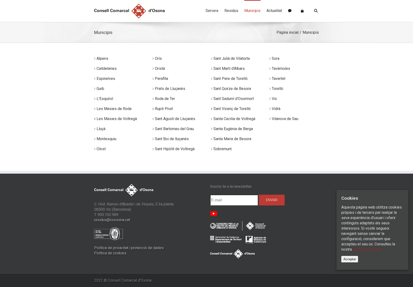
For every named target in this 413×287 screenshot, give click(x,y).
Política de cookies (110, 253)
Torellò (277, 88)
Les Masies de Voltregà (116, 118)
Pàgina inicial (288, 32)
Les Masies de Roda (114, 108)
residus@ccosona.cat (112, 220)
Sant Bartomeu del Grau (174, 129)
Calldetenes (107, 68)
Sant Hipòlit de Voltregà (175, 149)
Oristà (160, 68)
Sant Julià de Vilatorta (231, 58)
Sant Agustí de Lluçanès (175, 118)
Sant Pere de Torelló (230, 78)
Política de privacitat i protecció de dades (129, 248)
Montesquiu (106, 139)
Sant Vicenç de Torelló (231, 108)
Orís (158, 58)
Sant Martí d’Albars (229, 68)
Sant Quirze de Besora (232, 88)
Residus (231, 10)
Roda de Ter (165, 98)
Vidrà (276, 108)
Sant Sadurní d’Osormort (233, 98)
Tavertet (278, 78)
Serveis (212, 10)
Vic (274, 98)
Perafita (161, 78)
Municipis (252, 10)
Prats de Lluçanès (170, 88)
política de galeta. (367, 249)
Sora (275, 58)
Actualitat (274, 10)
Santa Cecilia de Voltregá (234, 118)
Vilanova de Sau (285, 118)
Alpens (102, 58)
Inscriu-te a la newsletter (231, 186)
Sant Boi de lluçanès (172, 139)
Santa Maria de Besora (232, 139)
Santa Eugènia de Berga (233, 129)
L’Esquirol (105, 98)
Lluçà (101, 129)
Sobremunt (222, 149)
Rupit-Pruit (163, 108)
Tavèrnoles (281, 68)
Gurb (100, 88)
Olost (101, 149)
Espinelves (106, 78)
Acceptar (349, 259)
